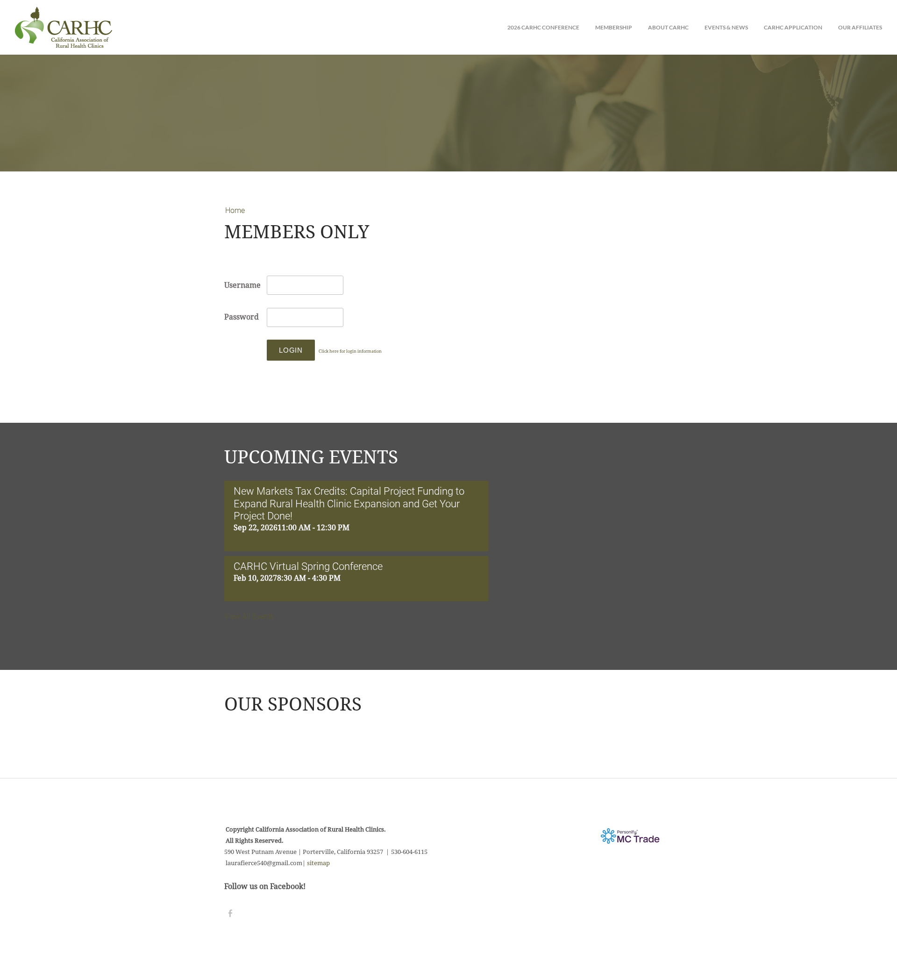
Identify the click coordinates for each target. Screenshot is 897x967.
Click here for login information (350, 351)
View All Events (249, 616)
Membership (613, 27)
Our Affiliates (860, 27)
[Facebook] (230, 913)
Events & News (726, 27)
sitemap (318, 863)
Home (235, 210)
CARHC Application (793, 27)
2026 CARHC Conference (543, 27)
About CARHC (668, 27)
